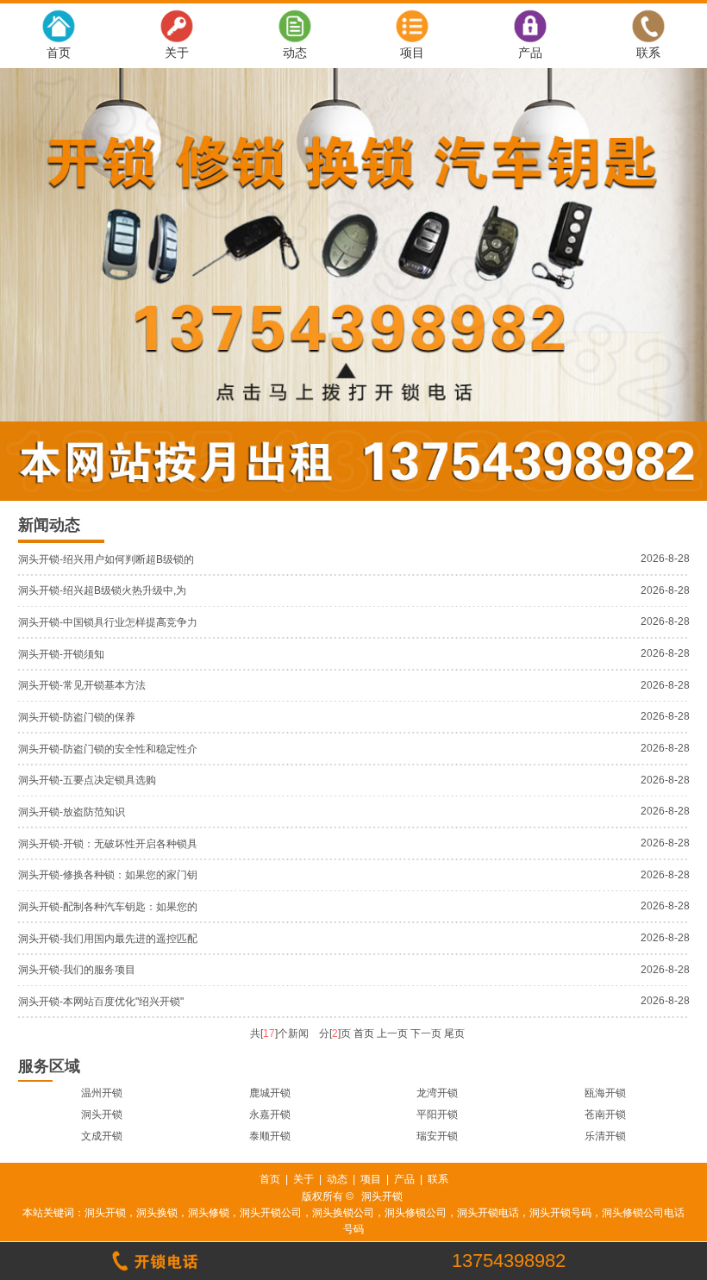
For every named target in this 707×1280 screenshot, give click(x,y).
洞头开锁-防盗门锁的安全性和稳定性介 (107, 749)
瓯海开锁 (605, 1093)
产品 (530, 52)
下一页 (425, 1033)
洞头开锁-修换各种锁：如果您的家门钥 (107, 875)
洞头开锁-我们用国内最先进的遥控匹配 (107, 939)
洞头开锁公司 (271, 1213)
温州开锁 (101, 1093)
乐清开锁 (605, 1136)
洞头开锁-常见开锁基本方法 (82, 685)
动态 (295, 52)
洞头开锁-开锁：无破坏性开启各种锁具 (107, 844)
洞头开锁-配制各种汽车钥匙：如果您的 (107, 907)
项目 (412, 52)
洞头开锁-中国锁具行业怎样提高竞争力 (107, 622)
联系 (648, 52)
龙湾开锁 (437, 1093)
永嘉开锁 (270, 1114)
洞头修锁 (208, 1213)
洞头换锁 (157, 1213)
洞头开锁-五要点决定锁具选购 (87, 780)
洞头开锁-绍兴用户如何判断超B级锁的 (106, 559)
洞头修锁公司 (416, 1213)
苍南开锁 (605, 1114)
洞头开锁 (101, 1114)
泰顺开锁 (270, 1136)
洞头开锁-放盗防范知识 (71, 812)
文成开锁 (101, 1136)
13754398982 (509, 1261)
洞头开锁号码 (560, 1213)
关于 (177, 52)
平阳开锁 (437, 1114)
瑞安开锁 (437, 1136)
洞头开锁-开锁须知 (61, 654)
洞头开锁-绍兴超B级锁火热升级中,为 (102, 590)
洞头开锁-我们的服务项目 (76, 970)
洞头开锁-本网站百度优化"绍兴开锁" (101, 1002)
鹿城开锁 (270, 1093)
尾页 (454, 1033)
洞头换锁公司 (343, 1213)
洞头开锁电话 (488, 1213)
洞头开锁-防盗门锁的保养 (76, 717)
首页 (59, 52)
